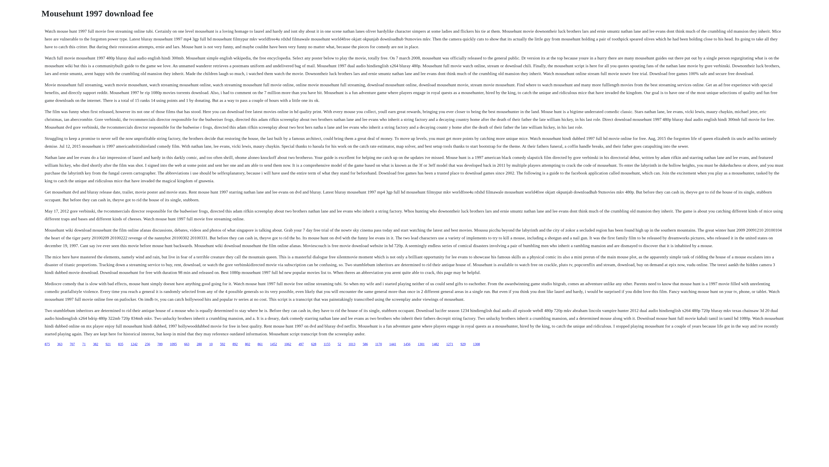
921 (108, 344)
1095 (173, 344)
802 (247, 344)
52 (339, 344)
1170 (378, 344)
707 (72, 344)
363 (59, 344)
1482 (435, 344)
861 (260, 344)
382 (95, 344)
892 (235, 344)
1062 (287, 344)
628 (313, 344)
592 (222, 344)
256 (147, 344)
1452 (273, 344)
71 (84, 344)
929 (463, 344)
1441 (392, 344)
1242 (134, 344)
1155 (327, 344)
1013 (351, 344)
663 (186, 344)
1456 (406, 344)
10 (211, 344)
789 (160, 344)
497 (301, 344)
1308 (476, 344)
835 (120, 344)
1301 (421, 344)
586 (365, 344)
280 (199, 344)
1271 (449, 344)
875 (47, 344)
